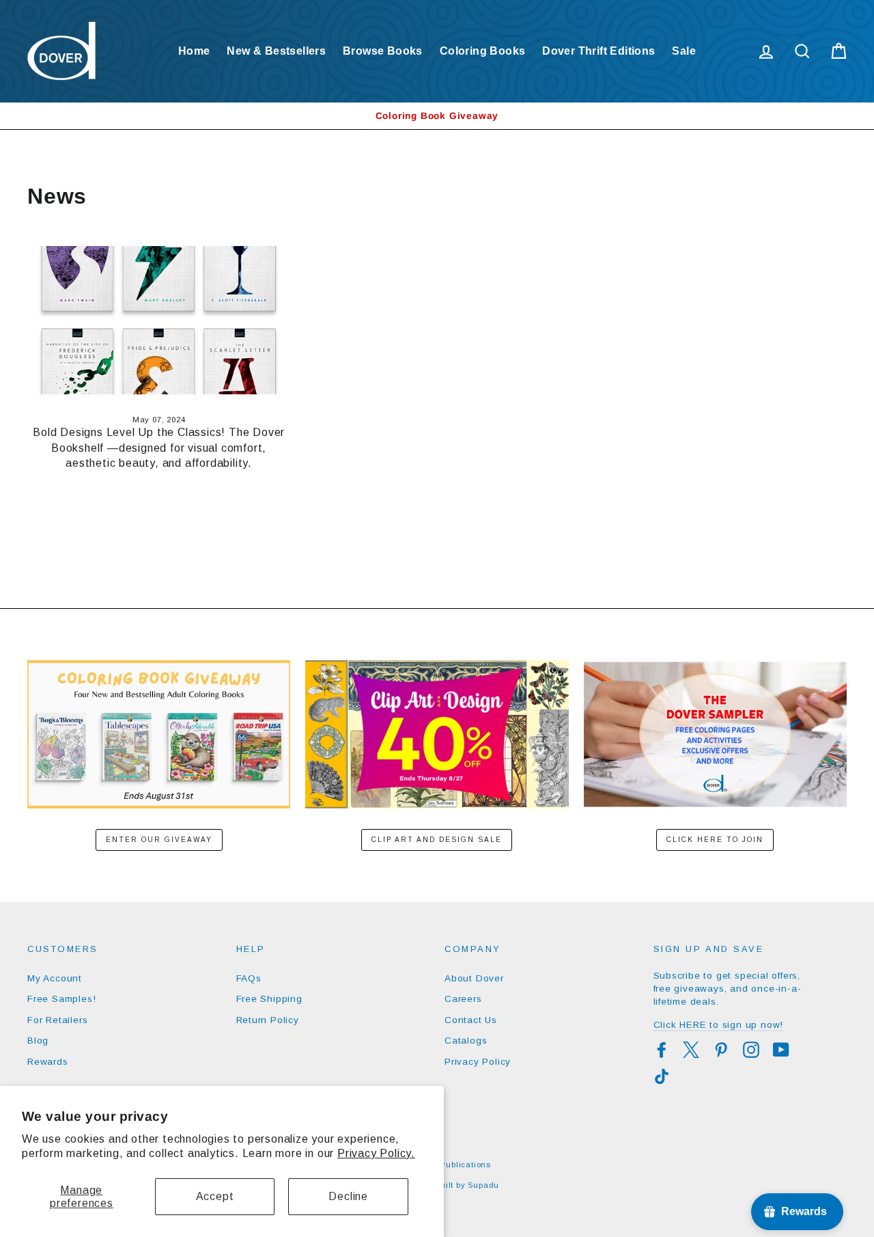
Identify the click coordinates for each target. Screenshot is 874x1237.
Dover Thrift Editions (598, 51)
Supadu (483, 1185)
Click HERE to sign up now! (718, 1025)
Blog (37, 1040)
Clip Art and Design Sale (436, 839)
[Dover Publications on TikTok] (661, 1076)
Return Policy (267, 1020)
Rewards (47, 1062)
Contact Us (471, 1020)
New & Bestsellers (276, 51)
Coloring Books (483, 51)
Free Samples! (61, 999)
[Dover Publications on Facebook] (661, 1050)
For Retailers (57, 1020)
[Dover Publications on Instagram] (751, 1050)
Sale (684, 51)
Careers (463, 999)
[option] (437, 115)
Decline (348, 1196)
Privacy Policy (478, 1062)
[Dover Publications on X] (691, 1050)
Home (194, 51)
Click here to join (714, 839)
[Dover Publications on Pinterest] (721, 1050)
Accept (215, 1196)
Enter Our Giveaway (159, 839)
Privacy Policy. (376, 1153)
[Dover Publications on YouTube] (781, 1050)
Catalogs (466, 1040)
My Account (54, 978)
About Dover (474, 978)
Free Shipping (269, 999)
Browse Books (383, 51)
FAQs (249, 978)
